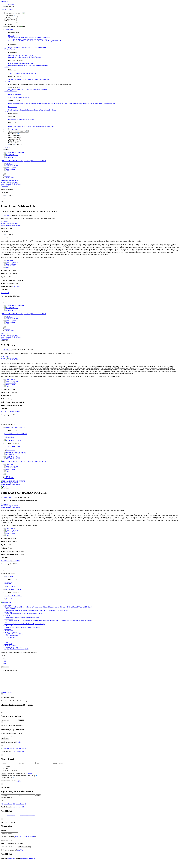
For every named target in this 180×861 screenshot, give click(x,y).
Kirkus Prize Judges (36, 614)
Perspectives (16, 63)
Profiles (10, 63)
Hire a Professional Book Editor (13, 620)
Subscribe (46, 89)
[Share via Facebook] (11, 165)
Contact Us (7, 642)
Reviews (7, 176)
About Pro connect (33, 126)
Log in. (18, 742)
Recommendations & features (36, 110)
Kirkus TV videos (56, 610)
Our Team (12, 627)
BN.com (18, 184)
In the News (21, 65)
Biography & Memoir (36, 39)
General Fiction (12, 55)
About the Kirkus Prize (27, 73)
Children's (58, 41)
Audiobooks (12, 37)
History (45, 39)
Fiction (18, 37)
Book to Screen (12, 65)
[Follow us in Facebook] (4, 658)
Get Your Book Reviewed (35, 103)
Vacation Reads (42, 47)
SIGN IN (11, 5)
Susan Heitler (7, 215)
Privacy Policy (8, 630)
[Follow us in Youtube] (5, 663)
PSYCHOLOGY (6, 411)
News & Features (9, 19)
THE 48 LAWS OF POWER (13, 446)
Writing (10, 97)
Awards (22, 63)
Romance (47, 37)
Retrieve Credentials (24, 846)
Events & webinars (50, 110)
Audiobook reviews (10, 17)
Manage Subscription (36, 89)
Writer (6, 768)
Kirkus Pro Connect (27, 624)
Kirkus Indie (16, 286)
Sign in (3, 773)
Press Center (26, 627)
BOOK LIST (10, 161)
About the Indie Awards (15, 79)
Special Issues (20, 89)
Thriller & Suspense (26, 37)
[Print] (6, 171)
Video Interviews (9, 21)
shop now (4, 182)
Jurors (35, 73)
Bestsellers (11, 47)
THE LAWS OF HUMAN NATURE (15, 434)
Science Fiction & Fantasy (16, 39)
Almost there (5, 738)
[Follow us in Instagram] (5, 662)
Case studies (23, 110)
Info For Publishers (35, 627)
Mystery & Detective (38, 37)
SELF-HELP (5, 293)
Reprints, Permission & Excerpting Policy (11, 636)
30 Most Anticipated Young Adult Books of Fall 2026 (30, 161)
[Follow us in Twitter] (5, 660)
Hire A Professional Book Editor (17, 103)
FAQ (20, 627)
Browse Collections (14, 120)
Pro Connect (8, 24)
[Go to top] (5, 667)
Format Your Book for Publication (53, 103)
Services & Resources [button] (10, 91)
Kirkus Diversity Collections (12, 624)
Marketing (26, 97)
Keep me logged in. (7, 777)
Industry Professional (10, 770)
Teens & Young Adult (48, 41)
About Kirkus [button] (8, 625)
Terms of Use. (31, 773)
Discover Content (13, 126)
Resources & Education (15, 94)
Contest (17, 627)
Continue (21, 720)
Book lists (17, 47)
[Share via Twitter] (10, 167)
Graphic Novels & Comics (34, 41)
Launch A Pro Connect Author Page (104, 103)
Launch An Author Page (46, 126)
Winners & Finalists (14, 73)
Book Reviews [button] (8, 29)
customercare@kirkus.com (27, 815)
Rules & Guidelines (39, 79)
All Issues (27, 89)
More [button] (6, 111)
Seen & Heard (29, 63)
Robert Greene (7, 350)
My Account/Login (39, 624)
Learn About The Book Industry (82, 620)
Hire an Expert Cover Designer (72, 103)
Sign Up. (20, 850)
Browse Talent (23, 126)
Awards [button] (6, 67)
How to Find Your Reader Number (25, 837)
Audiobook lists (25, 47)
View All (11, 36)
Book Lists (14, 610)
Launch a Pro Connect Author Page (61, 620)
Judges (47, 79)
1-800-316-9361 (11, 815)
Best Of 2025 (34, 47)
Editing (15, 97)
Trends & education (14, 110)
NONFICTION (9, 177)
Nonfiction (27, 39)
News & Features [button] (9, 49)
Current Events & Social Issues (17, 41)
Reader (6, 766)
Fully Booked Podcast (41, 65)
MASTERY (8, 583)
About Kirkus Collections (27, 120)
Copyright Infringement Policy (13, 634)
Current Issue (12, 89)
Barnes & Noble (10, 184)
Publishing (20, 97)
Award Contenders (28, 79)
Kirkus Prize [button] (8, 612)
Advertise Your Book (87, 103)
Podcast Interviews (10, 23)
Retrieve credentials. (19, 751)
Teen (25, 55)
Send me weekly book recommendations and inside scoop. (18, 776)
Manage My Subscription (25, 617)
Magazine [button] (7, 81)
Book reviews (8, 15)
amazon (3, 184)
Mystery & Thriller (29, 57)
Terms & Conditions (10, 632)
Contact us (7, 629)
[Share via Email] (9, 169)
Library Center (12, 107)
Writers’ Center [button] (8, 619)
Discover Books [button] (9, 605)
